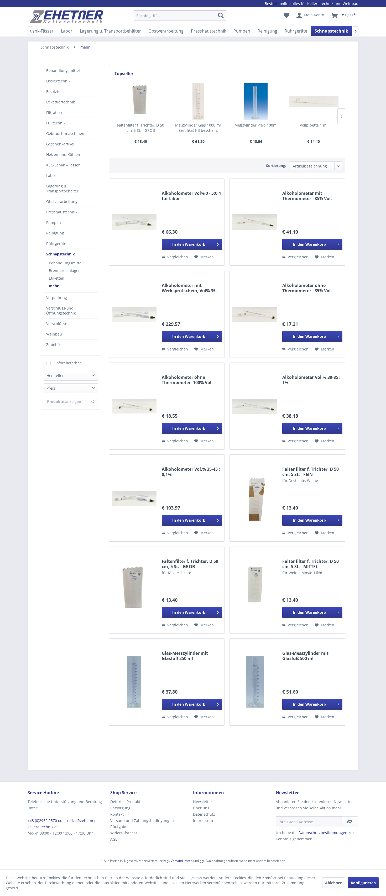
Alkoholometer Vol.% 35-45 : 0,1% (191, 472)
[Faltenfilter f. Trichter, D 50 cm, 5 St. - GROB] (141, 101)
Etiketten (56, 278)
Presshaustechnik (61, 211)
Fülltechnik (55, 122)
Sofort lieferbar (67, 362)
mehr (54, 285)
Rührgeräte (56, 243)
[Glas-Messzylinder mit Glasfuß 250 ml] (134, 682)
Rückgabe (118, 826)
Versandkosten (181, 860)
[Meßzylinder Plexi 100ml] (256, 101)
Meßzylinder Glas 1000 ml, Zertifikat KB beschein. (198, 128)
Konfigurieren (363, 882)
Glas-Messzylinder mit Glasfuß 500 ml (305, 656)
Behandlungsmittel (63, 70)
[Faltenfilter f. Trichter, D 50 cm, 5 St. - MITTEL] (254, 590)
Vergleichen (177, 256)
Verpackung (56, 297)
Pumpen (53, 222)
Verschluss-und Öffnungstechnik (61, 311)
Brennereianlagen (65, 270)
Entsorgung (120, 807)
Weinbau (54, 334)
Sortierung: (276, 165)
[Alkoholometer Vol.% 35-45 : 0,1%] (134, 498)
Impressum (203, 820)
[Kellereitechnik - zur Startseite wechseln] (66, 16)
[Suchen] (220, 15)
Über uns (201, 807)
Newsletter (202, 801)
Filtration (54, 112)
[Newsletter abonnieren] (350, 821)
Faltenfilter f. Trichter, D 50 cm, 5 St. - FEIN (310, 472)
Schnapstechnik (60, 253)
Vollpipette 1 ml (313, 125)
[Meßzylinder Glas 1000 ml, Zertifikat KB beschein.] (198, 101)
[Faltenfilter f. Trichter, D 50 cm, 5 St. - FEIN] (254, 498)
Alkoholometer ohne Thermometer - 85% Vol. (307, 288)
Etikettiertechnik (60, 101)
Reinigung (55, 232)
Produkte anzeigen (64, 401)
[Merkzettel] (286, 15)
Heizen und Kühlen (63, 154)
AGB (114, 839)
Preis (50, 388)
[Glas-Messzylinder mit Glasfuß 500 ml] (254, 682)
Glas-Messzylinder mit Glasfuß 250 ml (185, 656)
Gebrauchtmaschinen (65, 133)
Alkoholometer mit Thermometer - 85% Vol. (307, 196)
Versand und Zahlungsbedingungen (142, 820)
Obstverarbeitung (61, 201)
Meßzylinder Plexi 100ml (256, 125)
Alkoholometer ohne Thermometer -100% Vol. (187, 380)
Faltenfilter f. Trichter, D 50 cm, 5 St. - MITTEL (310, 564)
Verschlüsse (56, 323)
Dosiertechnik (58, 80)
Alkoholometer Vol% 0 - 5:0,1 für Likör (191, 196)
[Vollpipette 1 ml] (314, 101)
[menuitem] (180, 18)
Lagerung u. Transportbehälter (62, 188)
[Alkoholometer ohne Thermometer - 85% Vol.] (254, 314)
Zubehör (53, 344)
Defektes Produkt (125, 801)
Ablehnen (333, 882)
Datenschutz (204, 814)
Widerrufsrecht (123, 832)
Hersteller (55, 375)
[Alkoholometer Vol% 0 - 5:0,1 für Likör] (134, 222)
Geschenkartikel (60, 144)
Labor (51, 175)
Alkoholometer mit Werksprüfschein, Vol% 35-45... (189, 288)
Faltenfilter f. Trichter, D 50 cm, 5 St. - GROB (140, 128)
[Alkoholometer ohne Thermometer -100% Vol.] (134, 406)
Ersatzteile (55, 91)
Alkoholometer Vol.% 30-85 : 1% (311, 380)
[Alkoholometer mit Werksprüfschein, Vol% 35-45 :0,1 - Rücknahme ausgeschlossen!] (134, 314)
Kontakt (117, 814)
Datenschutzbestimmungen (323, 832)
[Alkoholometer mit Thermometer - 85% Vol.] (254, 222)
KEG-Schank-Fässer (63, 165)
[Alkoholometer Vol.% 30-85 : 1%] (254, 406)
